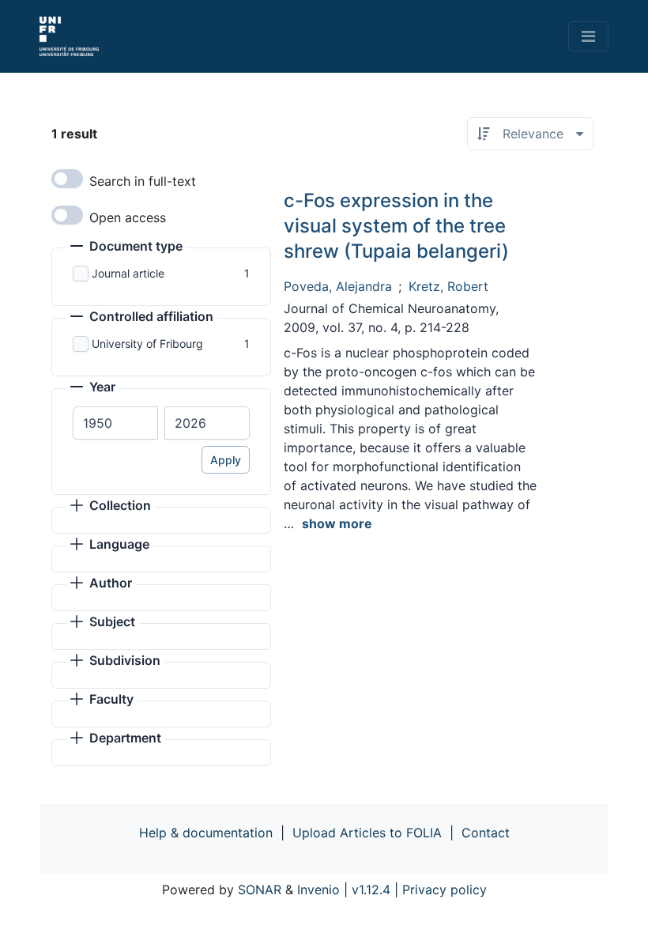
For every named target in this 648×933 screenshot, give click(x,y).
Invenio (318, 889)
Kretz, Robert (448, 286)
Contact (486, 832)
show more (337, 523)
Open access (127, 217)
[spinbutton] (115, 423)
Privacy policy (444, 889)
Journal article (128, 273)
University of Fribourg (147, 343)
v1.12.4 (371, 889)
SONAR (259, 889)
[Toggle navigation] (588, 36)
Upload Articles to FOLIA (367, 832)
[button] (126, 247)
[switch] (67, 178)
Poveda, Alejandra (338, 286)
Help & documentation (206, 832)
